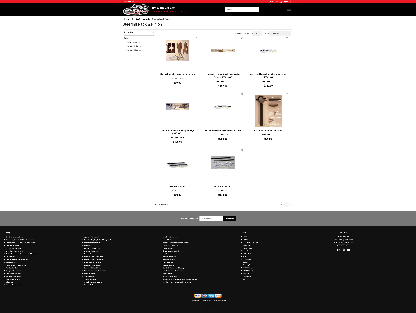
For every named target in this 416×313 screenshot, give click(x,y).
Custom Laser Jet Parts (250, 242)
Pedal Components (168, 265)
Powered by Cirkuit (208, 305)
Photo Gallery (247, 276)
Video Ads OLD (248, 270)
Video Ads (246, 251)
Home (245, 237)
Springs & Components (169, 276)
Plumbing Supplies (12, 268)
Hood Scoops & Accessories (93, 257)
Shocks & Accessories (13, 276)
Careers (245, 239)
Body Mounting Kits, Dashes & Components (97, 240)
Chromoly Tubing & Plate (92, 248)
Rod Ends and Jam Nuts (13, 273)
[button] (127, 1)
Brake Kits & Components (92, 242)
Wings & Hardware (90, 285)
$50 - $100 (134, 42)
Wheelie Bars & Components (93, 282)
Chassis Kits (247, 259)
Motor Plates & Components (93, 262)
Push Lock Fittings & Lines (92, 268)
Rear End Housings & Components (95, 271)
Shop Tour (246, 273)
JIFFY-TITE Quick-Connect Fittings (17, 259)
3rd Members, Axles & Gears (15, 237)
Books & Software (168, 240)
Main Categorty (10, 262)
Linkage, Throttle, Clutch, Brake (94, 259)
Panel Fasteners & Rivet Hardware (16, 265)
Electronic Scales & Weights (171, 251)
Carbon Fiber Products (13, 245)
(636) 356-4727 (343, 245)
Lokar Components (168, 259)
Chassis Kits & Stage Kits (170, 245)
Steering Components (13, 279)
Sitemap (245, 279)
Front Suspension (168, 254)
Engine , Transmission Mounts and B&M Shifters (21, 254)
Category (87, 245)
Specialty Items (89, 276)
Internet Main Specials (169, 257)
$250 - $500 (134, 50)
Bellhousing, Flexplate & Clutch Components (20, 240)
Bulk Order (246, 245)
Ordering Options (248, 265)
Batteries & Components (170, 237)
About (245, 256)
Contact (245, 262)
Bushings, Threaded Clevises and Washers (175, 242)
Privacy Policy (247, 268)
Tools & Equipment (90, 279)
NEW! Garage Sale (168, 262)
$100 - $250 (134, 46)
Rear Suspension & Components (172, 271)
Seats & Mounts (167, 273)
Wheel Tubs (10, 282)
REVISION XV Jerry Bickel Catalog (173, 268)
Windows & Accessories (14, 285)
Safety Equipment (89, 273)
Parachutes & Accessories (92, 265)
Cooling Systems (167, 248)
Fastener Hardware (90, 254)
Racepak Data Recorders (13, 271)
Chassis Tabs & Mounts (13, 248)
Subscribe (229, 218)
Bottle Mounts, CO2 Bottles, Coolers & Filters (20, 242)
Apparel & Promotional (91, 237)
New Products (247, 248)
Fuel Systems (10, 257)
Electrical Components (91, 251)
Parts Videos (247, 253)
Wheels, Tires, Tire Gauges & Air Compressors (177, 282)
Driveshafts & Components (14, 251)
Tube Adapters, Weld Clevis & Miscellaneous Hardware (179, 279)
